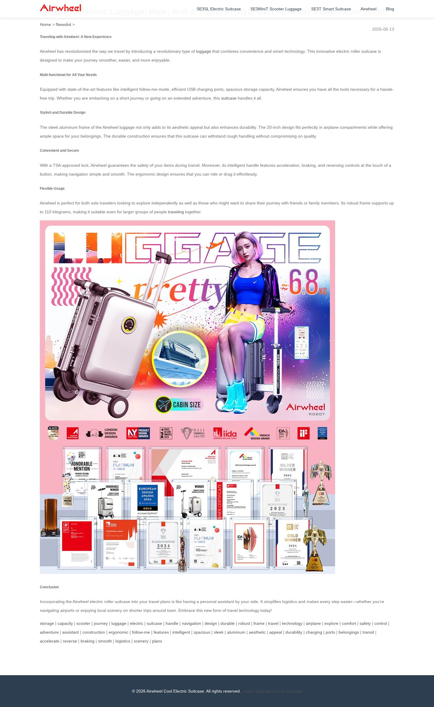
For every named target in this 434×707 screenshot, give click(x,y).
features (161, 632)
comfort (349, 623)
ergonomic (118, 632)
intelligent (181, 632)
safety (365, 623)
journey (101, 623)
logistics (122, 641)
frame (259, 623)
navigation (191, 623)
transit (368, 632)
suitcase (228, 98)
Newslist (63, 24)
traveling (176, 211)
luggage (203, 51)
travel (273, 623)
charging (314, 632)
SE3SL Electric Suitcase (219, 8)
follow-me (141, 632)
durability (293, 632)
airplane (313, 623)
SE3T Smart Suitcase (331, 8)
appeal (275, 632)
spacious (202, 632)
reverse (70, 641)
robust (244, 623)
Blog (390, 8)
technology (292, 623)
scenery (141, 641)
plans (157, 641)
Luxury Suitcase (287, 691)
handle (172, 623)
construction (93, 632)
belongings (349, 632)
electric (136, 623)
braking (87, 641)
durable (228, 623)
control (380, 623)
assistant (70, 632)
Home (45, 24)
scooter (83, 623)
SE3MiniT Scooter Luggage (276, 8)
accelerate (49, 641)
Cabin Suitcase (257, 691)
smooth (105, 641)
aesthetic (257, 632)
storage (47, 623)
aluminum (236, 632)
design (211, 623)
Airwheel (368, 8)
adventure (49, 632)
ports (330, 632)
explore (331, 623)
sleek (218, 632)
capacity (65, 623)
